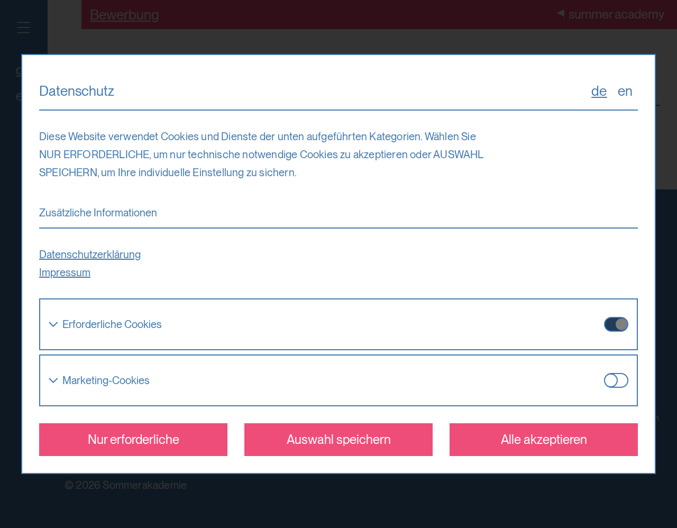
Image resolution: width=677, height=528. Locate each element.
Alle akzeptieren (544, 439)
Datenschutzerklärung (90, 254)
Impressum (64, 272)
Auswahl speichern (339, 439)
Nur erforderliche (133, 439)
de (599, 91)
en (625, 91)
